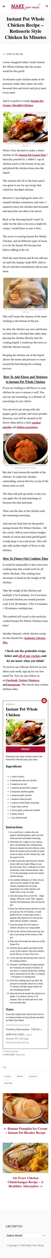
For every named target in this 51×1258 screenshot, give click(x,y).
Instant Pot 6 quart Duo (32, 154)
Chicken (7, 1076)
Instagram (13, 684)
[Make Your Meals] (25, 6)
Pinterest (33, 680)
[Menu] (4, 6)
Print (25, 749)
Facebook (11, 680)
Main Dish (8, 1083)
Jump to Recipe (14, 54)
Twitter (23, 680)
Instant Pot (33, 1076)
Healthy (20, 1076)
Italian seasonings (27, 427)
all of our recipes (29, 655)
